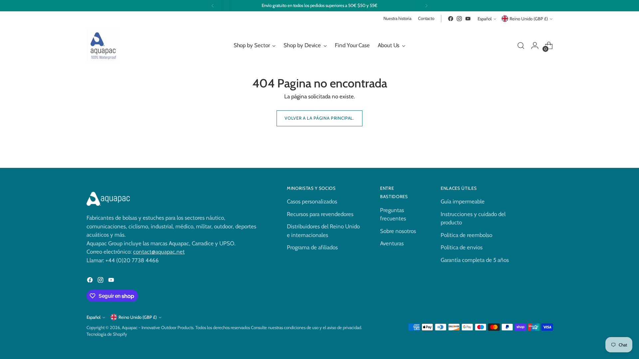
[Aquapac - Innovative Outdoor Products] (103, 45)
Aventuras (392, 243)
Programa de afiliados (312, 247)
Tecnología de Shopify (107, 334)
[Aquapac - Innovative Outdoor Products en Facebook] (451, 19)
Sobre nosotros (398, 231)
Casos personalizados (312, 201)
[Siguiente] (426, 5)
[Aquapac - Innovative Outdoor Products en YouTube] (468, 19)
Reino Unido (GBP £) (529, 18)
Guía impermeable (463, 201)
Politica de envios (462, 247)
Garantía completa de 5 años (475, 260)
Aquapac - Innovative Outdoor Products (157, 327)
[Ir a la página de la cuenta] (534, 45)
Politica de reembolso (466, 235)
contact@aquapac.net (159, 251)
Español (485, 18)
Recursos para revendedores (320, 214)
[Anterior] (212, 5)
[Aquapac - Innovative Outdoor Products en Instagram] (459, 19)
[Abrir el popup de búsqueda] (521, 45)
